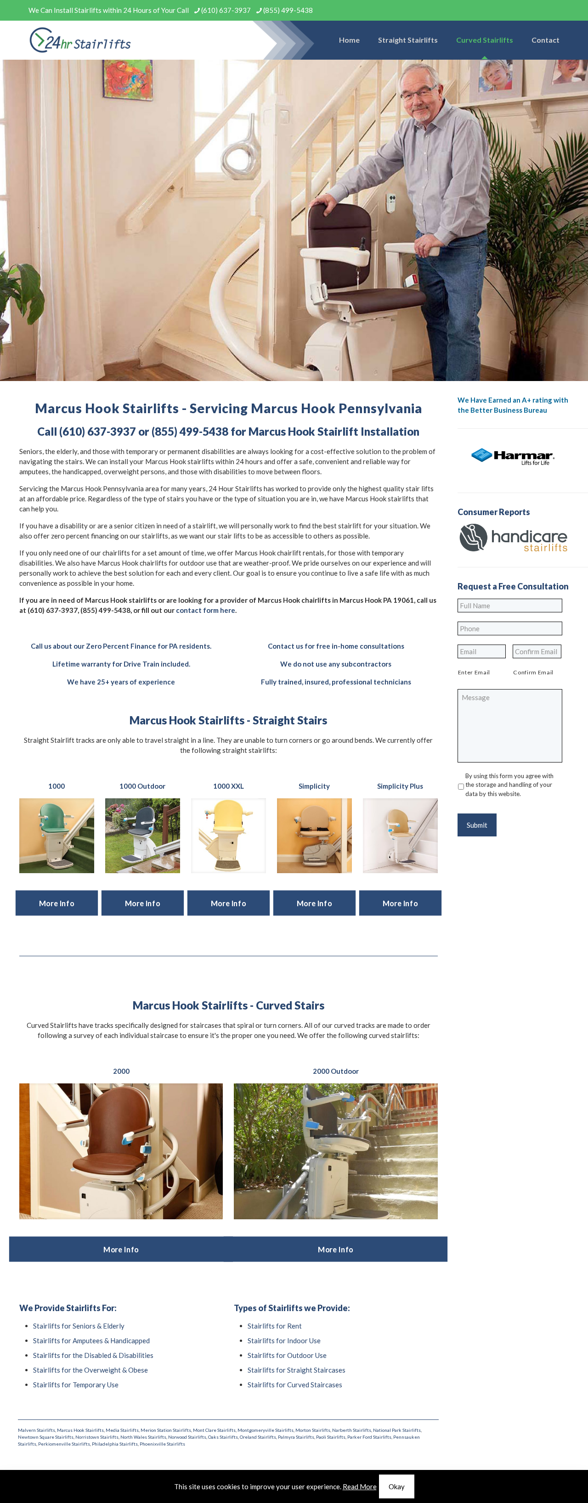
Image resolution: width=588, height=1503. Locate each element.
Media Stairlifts (122, 1430)
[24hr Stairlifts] (80, 40)
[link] (56, 835)
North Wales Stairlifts (143, 1437)
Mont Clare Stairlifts (214, 1430)
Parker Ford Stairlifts (369, 1437)
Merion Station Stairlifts (166, 1430)
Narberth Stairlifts (351, 1430)
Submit (477, 825)
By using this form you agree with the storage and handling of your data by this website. (509, 784)
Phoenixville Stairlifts (162, 1444)
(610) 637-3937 (226, 10)
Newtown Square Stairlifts (46, 1437)
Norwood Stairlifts (187, 1437)
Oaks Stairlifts (223, 1437)
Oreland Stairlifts (258, 1437)
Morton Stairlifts (312, 1430)
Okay (397, 1486)
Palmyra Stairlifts (296, 1437)
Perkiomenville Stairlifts (64, 1444)
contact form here (205, 610)
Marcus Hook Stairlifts (80, 1430)
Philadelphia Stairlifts (115, 1444)
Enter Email (474, 672)
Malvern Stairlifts (36, 1430)
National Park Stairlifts (397, 1430)
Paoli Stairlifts (330, 1437)
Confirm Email (533, 672)
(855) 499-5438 (288, 10)
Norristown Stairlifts (97, 1437)
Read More (360, 1486)
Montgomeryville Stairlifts (265, 1430)
